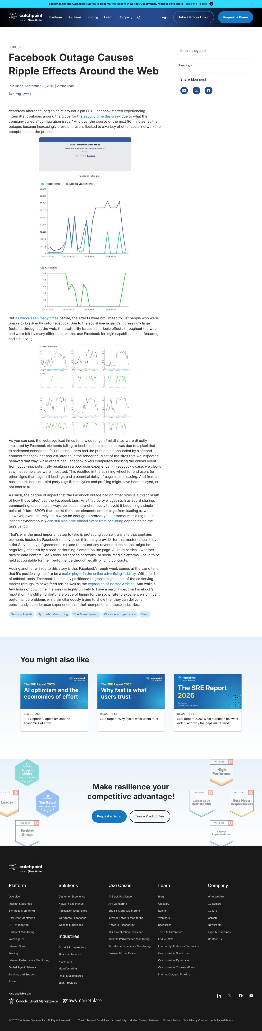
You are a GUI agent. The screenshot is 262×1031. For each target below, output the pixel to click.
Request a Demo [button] (109, 816)
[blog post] (54, 702)
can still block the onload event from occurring (85, 521)
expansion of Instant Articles (111, 584)
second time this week (102, 116)
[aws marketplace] (82, 1000)
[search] (146, 17)
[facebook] (241, 996)
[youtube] (251, 996)
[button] (252, 4)
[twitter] (230, 996)
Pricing (93, 17)
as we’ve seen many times (37, 318)
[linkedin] (219, 996)
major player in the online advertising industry (99, 574)
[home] (25, 17)
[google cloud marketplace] (33, 1001)
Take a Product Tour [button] (150, 816)
